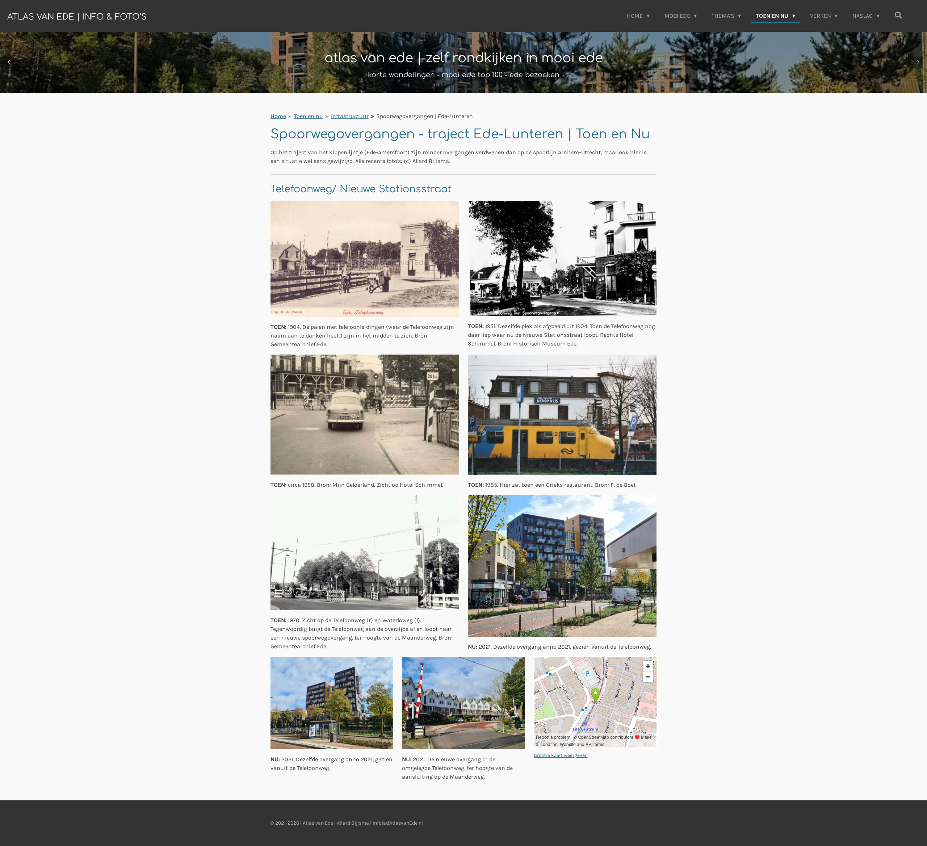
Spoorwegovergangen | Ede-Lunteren (424, 116)
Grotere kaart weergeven (561, 755)
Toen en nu (308, 116)
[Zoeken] (898, 15)
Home (278, 116)
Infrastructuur (350, 116)
